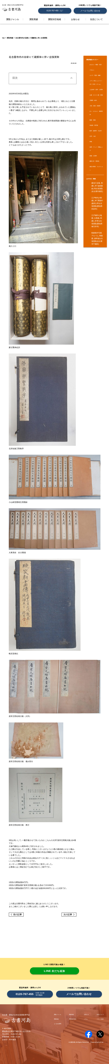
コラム (86, 1019)
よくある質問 (57, 1023)
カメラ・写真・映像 (95, 75)
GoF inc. (101, 1042)
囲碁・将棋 (93, 120)
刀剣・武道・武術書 (95, 105)
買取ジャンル (12, 19)
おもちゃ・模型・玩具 (96, 64)
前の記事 (17, 914)
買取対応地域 (54, 19)
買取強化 (56, 1019)
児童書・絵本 (93, 100)
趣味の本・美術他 (94, 161)
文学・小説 (93, 136)
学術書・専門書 (94, 125)
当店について (96, 19)
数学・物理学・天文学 (96, 130)
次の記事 (68, 914)
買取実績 (33, 19)
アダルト (92, 70)
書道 (91, 141)
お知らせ (75, 19)
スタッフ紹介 (100, 1019)
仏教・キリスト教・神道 (96, 95)
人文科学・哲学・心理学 (96, 89)
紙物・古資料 (93, 155)
